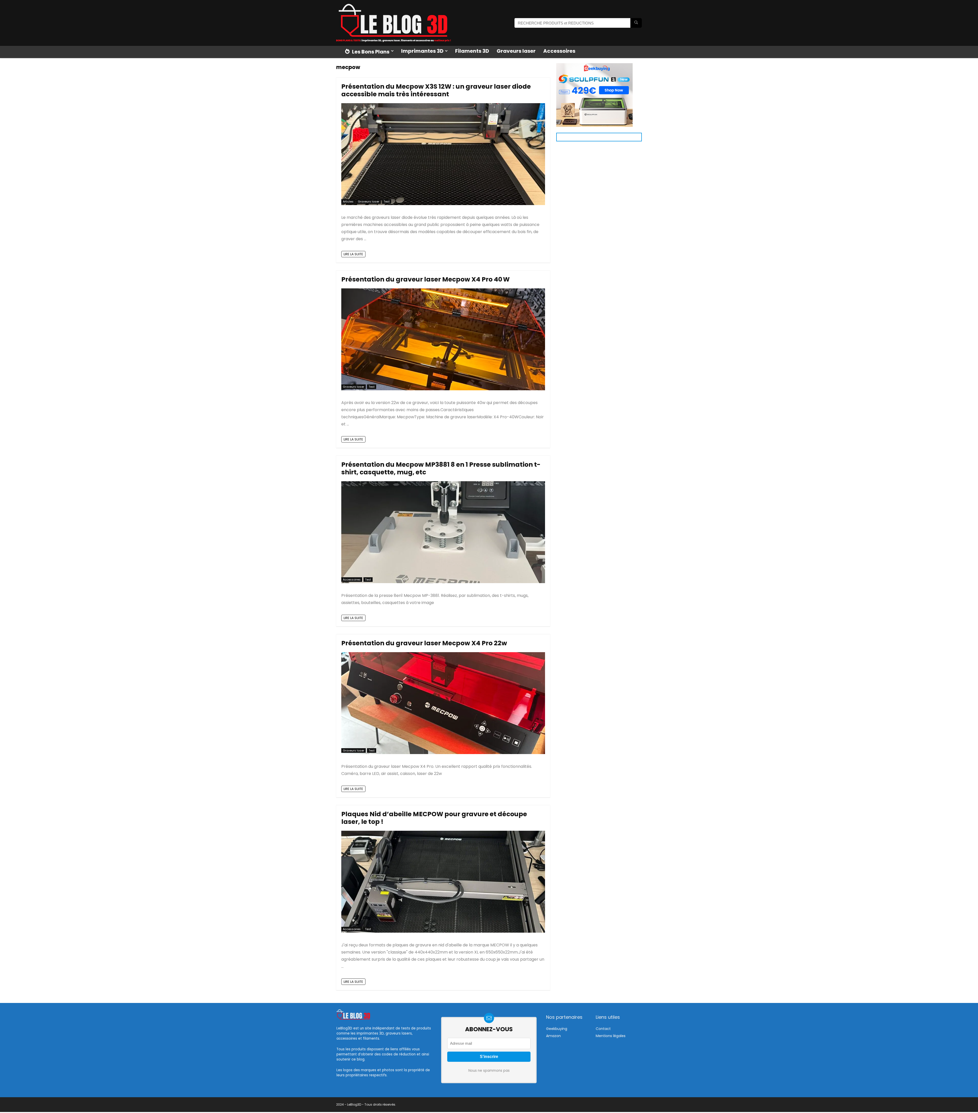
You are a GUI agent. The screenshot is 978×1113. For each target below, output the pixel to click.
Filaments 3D (472, 51)
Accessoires (559, 51)
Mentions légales (611, 1035)
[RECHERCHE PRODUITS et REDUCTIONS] (636, 23)
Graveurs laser (516, 51)
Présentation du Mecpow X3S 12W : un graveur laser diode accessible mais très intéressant (436, 90)
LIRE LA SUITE (353, 254)
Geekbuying (556, 1028)
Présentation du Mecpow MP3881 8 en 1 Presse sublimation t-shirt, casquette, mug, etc (440, 468)
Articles (348, 201)
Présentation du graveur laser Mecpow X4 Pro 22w (424, 643)
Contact (603, 1028)
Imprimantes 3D (422, 51)
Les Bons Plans (370, 51)
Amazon (553, 1035)
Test (387, 201)
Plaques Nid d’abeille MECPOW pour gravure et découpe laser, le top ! (434, 818)
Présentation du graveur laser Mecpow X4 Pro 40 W (425, 279)
